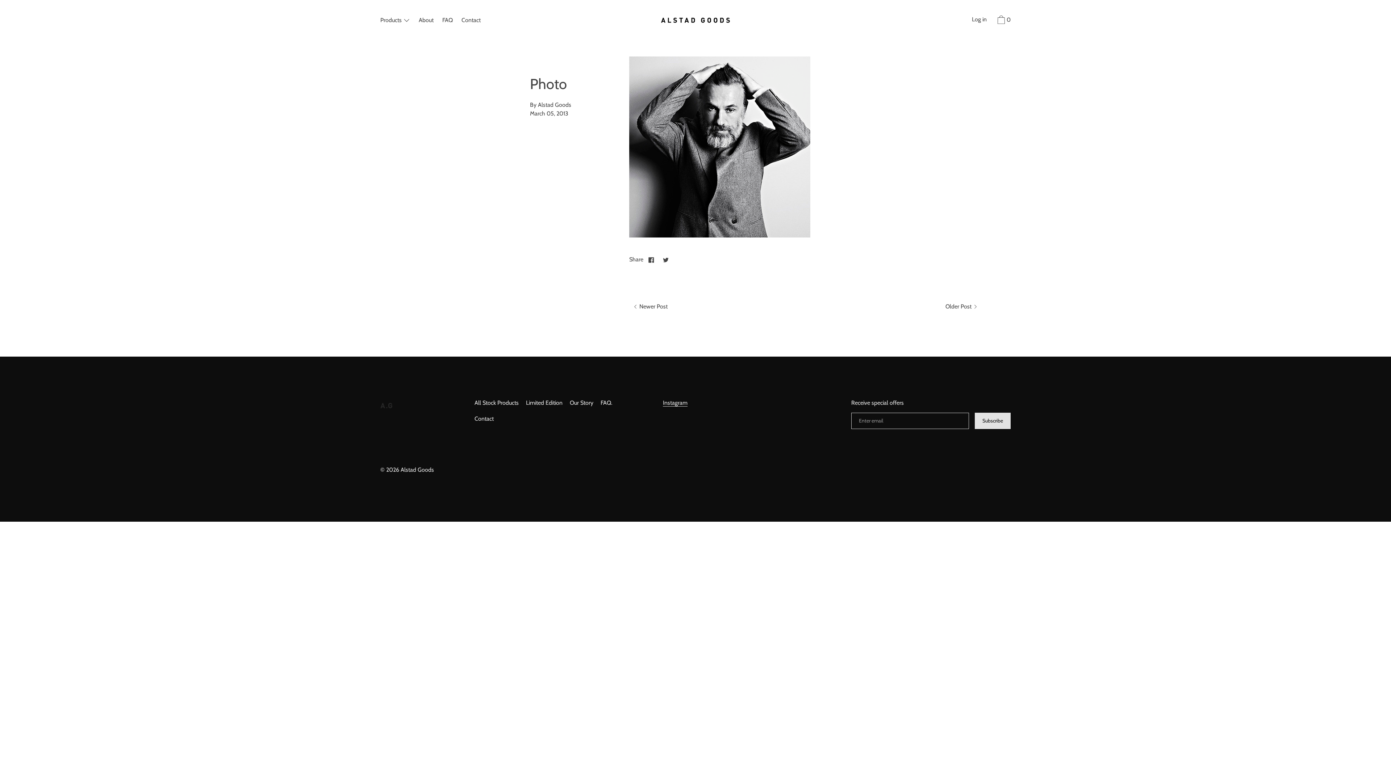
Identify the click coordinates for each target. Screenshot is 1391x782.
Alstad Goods (417, 469)
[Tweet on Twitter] (665, 259)
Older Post (959, 306)
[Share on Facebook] (651, 259)
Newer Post (653, 306)
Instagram (675, 402)
